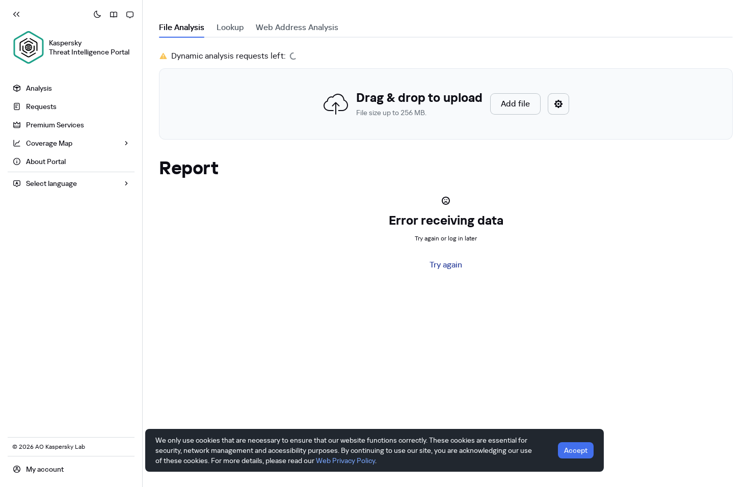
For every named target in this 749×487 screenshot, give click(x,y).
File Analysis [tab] (181, 27)
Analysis (39, 88)
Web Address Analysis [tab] (297, 27)
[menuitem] (71, 88)
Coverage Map (49, 143)
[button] (445, 104)
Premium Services (55, 125)
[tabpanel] (446, 95)
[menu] (71, 126)
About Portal (46, 161)
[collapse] (16, 14)
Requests (41, 106)
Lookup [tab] (230, 27)
